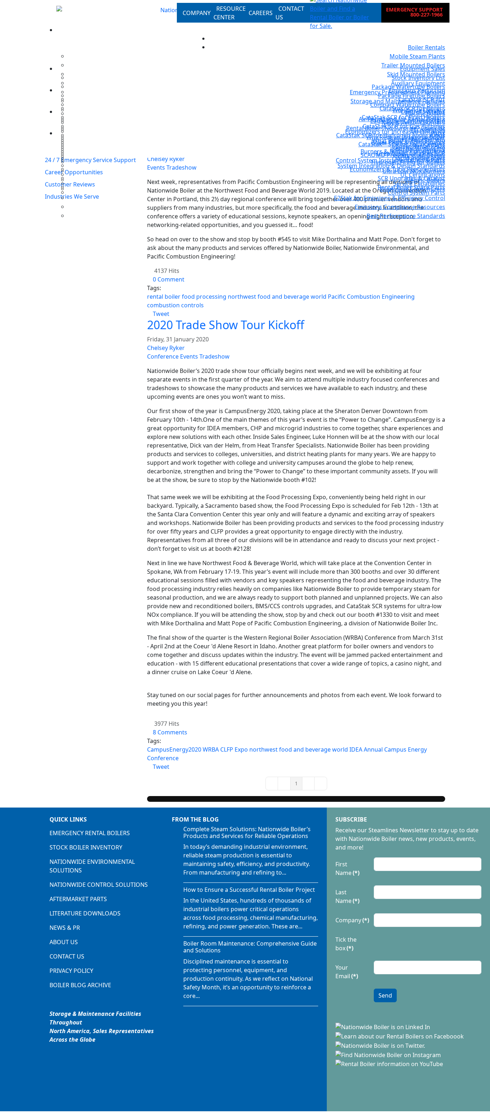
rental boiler (163, 296)
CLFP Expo (234, 749)
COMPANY (197, 13)
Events (189, 356)
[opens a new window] (383, 1027)
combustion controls (175, 305)
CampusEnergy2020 (174, 749)
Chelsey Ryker (166, 348)
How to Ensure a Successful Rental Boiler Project (249, 890)
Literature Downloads (85, 913)
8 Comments (170, 732)
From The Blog (195, 819)
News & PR (65, 928)
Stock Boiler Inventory (86, 847)
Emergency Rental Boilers (90, 833)
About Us (64, 942)
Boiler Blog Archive (80, 985)
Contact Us (67, 956)
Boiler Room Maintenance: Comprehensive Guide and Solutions (250, 946)
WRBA (211, 749)
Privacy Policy (71, 971)
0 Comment (168, 279)
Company (352, 920)
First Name (347, 868)
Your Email (346, 972)
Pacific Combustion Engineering (371, 296)
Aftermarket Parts (78, 899)
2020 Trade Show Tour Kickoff (225, 324)
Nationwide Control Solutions (99, 885)
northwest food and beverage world (277, 296)
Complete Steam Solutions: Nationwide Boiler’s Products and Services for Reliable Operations (247, 832)
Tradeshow (214, 356)
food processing (204, 296)
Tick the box (346, 944)
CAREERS (261, 13)
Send (385, 995)
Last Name (347, 896)
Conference (163, 356)
